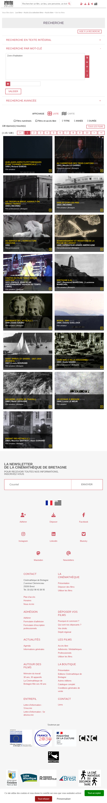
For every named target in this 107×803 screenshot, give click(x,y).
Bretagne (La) (64, 280)
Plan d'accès (29, 597)
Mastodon (38, 560)
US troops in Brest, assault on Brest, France (22, 202)
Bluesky (83, 541)
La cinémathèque (69, 575)
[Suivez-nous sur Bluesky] (84, 535)
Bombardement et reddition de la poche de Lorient (75, 242)
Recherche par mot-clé (53, 48)
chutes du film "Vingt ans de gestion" (21, 279)
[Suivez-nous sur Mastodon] (38, 554)
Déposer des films (66, 587)
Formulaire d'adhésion (34, 621)
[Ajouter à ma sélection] (50, 170)
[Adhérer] (82, 4)
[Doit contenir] (87, 66)
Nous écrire (29, 604)
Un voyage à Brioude (68, 399)
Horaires (27, 600)
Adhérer (27, 618)
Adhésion (31, 611)
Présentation (63, 583)
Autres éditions (64, 680)
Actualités (32, 639)
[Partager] (91, 4)
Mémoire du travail (32, 673)
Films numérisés (23, 121)
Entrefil (30, 698)
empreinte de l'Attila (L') (18, 320)
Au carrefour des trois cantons (75, 163)
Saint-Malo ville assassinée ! (73, 360)
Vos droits (62, 628)
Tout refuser (43, 799)
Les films (65, 639)
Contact (30, 573)
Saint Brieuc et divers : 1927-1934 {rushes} (23, 360)
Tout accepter (94, 793)
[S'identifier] (88, 4)
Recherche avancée (53, 100)
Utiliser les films (65, 590)
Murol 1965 (63, 320)
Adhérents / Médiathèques (70, 649)
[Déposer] (85, 4)
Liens (60, 704)
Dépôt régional (64, 632)
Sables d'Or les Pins (68, 203)
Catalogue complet (66, 684)
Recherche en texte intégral (53, 39)
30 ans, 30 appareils (33, 677)
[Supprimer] (87, 62)
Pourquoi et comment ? (68, 621)
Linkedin (53, 541)
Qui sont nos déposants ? (69, 624)
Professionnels (64, 653)
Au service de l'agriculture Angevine (21, 242)
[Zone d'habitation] (45, 55)
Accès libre (63, 646)
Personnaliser (64, 799)
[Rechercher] (69, 4)
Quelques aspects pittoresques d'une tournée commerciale (23, 163)
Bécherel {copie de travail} (20, 399)
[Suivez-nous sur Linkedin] (53, 535)
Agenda (27, 646)
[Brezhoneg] (95, 4)
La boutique (67, 664)
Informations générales (34, 649)
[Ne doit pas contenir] (87, 71)
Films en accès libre (47, 121)
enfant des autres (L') (17, 438)
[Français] (49, 503)
